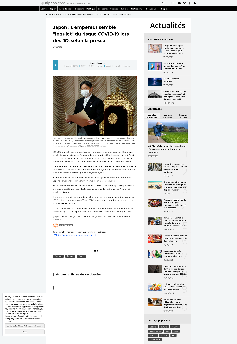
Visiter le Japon (48, 9)
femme (175, 327)
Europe (70, 256)
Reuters (58, 256)
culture (164, 327)
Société (114, 9)
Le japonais (152, 9)
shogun (153, 335)
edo (167, 331)
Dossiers (79, 9)
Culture (124, 9)
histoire (153, 327)
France (82, 256)
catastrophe (155, 339)
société (164, 335)
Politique (90, 9)
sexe (176, 331)
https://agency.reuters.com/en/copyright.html (77, 235)
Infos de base (65, 9)
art (173, 335)
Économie (103, 9)
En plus (164, 9)
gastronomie (155, 331)
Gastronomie (137, 9)
